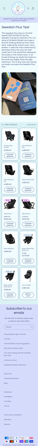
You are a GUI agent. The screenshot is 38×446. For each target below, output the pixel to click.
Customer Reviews (11, 378)
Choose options (10, 155)
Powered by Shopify (29, 445)
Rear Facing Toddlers (15, 445)
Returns (7, 424)
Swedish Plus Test (14, 33)
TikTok (6, 406)
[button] (4, 8)
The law (7, 339)
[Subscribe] (31, 327)
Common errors (10, 360)
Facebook (8, 392)
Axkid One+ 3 (26, 213)
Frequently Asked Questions (15, 365)
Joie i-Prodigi (26, 285)
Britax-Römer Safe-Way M (8, 286)
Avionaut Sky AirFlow (8, 146)
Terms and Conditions (13, 415)
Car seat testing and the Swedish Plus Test (17, 354)
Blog (6, 383)
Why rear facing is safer (13, 348)
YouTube (7, 401)
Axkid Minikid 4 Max (27, 146)
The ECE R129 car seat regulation (17, 344)
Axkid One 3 (8, 213)
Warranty (7, 420)
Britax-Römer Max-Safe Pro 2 (28, 249)
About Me (8, 374)
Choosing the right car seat (15, 334)
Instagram (8, 397)
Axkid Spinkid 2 (9, 248)
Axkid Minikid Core (28, 179)
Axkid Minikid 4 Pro (9, 180)
